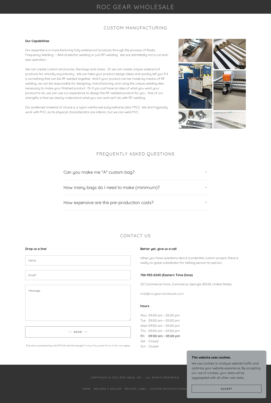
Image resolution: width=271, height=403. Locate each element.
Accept (226, 388)
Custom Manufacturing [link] (169, 388)
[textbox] (78, 260)
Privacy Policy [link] (91, 345)
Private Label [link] (136, 388)
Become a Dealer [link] (107, 388)
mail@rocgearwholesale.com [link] (162, 294)
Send (78, 332)
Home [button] (86, 388)
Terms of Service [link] (113, 345)
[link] (135, 8)
